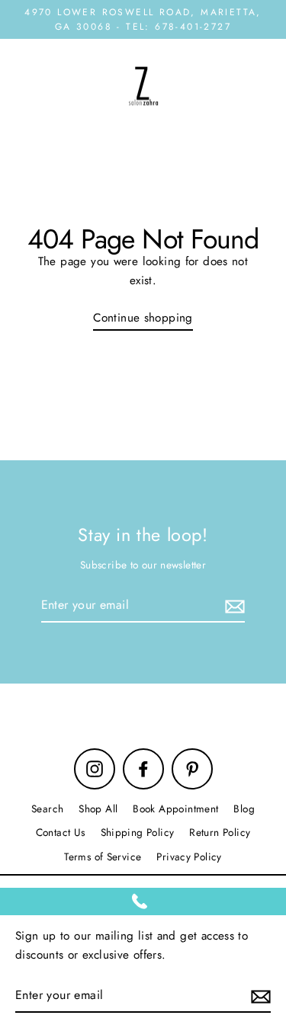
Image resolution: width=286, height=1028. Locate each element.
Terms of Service (102, 856)
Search (47, 808)
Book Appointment (175, 808)
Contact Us (60, 832)
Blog (244, 808)
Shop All (98, 808)
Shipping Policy (138, 832)
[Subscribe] (232, 606)
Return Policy (219, 832)
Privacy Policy (188, 856)
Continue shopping (143, 317)
